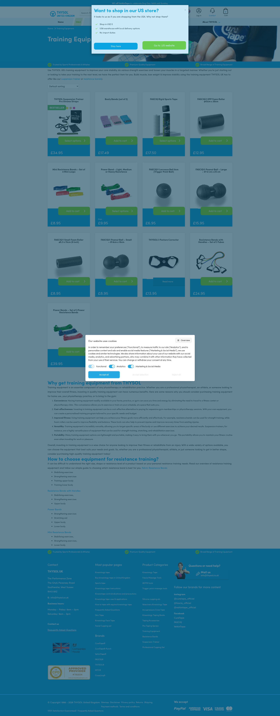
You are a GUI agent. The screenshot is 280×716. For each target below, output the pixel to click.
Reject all (176, 374)
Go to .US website (164, 45)
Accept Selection (140, 374)
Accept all (104, 374)
